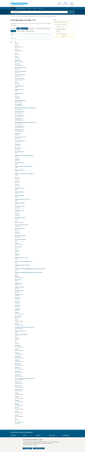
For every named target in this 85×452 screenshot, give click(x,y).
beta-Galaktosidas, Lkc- (20, 151)
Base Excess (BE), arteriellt (20, 67)
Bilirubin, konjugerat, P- (20, 228)
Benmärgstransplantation (20, 100)
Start (12, 16)
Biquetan (17, 276)
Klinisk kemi (13, 30)
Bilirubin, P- (17, 232)
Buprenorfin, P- (18, 382)
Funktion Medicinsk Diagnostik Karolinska (24, 16)
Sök (71, 12)
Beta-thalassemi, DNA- (19, 206)
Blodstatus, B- (18, 298)
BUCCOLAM (17, 345)
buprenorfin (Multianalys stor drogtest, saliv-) (24, 378)
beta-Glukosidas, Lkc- (19, 162)
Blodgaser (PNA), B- (19, 283)
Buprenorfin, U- (18, 385)
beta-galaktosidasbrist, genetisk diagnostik (24, 155)
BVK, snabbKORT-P (19, 422)
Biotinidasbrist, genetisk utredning (22, 265)
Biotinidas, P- (17, 254)
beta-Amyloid (18, 144)
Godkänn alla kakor (39, 448)
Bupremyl (17, 367)
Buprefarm (17, 360)
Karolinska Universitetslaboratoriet (39, 16)
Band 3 (16, 56)
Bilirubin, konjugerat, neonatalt (21, 224)
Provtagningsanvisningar (50, 16)
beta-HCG (17, 184)
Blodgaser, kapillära (19, 290)
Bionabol (17, 243)
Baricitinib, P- (18, 63)
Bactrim (16, 45)
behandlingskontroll (19, 85)
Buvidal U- (17, 415)
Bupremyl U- (17, 371)
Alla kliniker (13, 28)
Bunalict (16, 349)
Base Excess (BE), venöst (20, 74)
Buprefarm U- (18, 363)
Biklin (16, 221)
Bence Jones (17, 96)
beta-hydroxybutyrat (19, 195)
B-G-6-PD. (17, 213)
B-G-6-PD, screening (19, 210)
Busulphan (17, 404)
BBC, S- (16, 82)
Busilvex (16, 393)
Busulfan (17, 396)
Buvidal (16, 411)
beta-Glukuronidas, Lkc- (20, 170)
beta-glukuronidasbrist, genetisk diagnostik (24, 173)
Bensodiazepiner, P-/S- (19, 111)
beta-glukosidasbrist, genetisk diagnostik (23, 166)
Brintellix (17, 323)
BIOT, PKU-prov (18, 246)
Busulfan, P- (17, 400)
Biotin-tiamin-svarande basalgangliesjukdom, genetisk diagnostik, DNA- (30, 268)
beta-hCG (17, 177)
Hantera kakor (27, 448)
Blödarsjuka (17, 301)
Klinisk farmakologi (24, 28)
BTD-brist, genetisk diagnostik (21, 334)
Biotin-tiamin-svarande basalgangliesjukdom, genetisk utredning (28, 272)
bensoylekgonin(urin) (19, 129)
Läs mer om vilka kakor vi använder (30, 444)
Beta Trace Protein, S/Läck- (20, 137)
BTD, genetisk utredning (20, 330)
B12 (15, 42)
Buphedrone (17, 356)
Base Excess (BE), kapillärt (20, 71)
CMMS (18, 28)
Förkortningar (58, 31)
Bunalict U (17, 352)
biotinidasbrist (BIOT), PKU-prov (21, 257)
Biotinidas (17, 250)
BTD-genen (17, 338)
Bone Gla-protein (18, 316)
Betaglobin (17, 159)
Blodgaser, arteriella (19, 287)
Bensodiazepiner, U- (19, 118)
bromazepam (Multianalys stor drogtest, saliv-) (25, 327)
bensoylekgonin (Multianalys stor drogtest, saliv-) (25, 122)
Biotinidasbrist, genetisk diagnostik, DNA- (23, 261)
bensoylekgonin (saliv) (19, 126)
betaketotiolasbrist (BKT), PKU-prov (22, 199)
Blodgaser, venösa (19, 294)
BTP (15, 341)
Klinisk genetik (31, 28)
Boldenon (17, 312)
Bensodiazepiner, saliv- (20, 115)
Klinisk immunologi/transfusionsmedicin (43, 28)
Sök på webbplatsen (15, 12)
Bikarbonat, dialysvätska (20, 217)
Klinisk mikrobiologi (20, 30)
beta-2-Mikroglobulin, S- (20, 140)
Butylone (17, 407)
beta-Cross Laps (18, 148)
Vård (15, 16)
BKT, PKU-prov (18, 279)
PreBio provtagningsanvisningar (61, 33)
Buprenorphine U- (18, 389)
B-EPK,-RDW (17, 133)
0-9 (11, 35)
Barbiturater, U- (18, 60)
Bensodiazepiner (18, 104)
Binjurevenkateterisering (20, 235)
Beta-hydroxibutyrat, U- (20, 191)
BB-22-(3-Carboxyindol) (20, 78)
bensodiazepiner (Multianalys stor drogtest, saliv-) (25, 107)
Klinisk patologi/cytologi (30, 30)
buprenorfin (17, 374)
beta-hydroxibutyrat (19, 188)
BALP (16, 53)
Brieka (16, 319)
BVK (16, 418)
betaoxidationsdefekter (20, 202)
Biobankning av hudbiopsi (20, 239)
